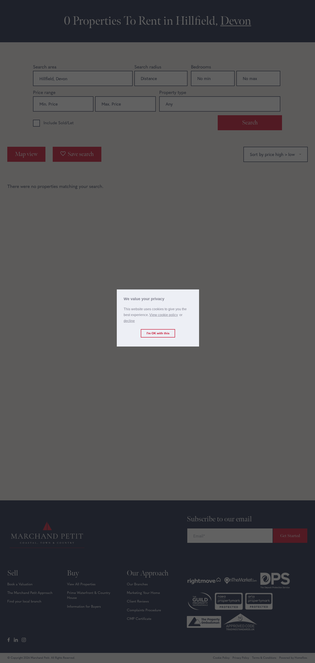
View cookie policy (163, 315)
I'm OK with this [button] (158, 333)
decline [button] (129, 321)
